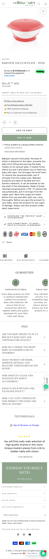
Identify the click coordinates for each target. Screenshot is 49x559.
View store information (15, 151)
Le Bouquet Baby (20, 551)
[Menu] (3, 4)
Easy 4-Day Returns (15, 101)
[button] (38, 4)
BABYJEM (5, 59)
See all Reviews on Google (26, 425)
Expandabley (33, 553)
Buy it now (24, 138)
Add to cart (24, 130)
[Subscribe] (45, 515)
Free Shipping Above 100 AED (19, 105)
